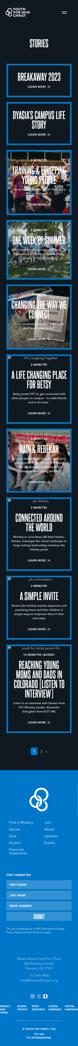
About (49, 829)
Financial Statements (18, 851)
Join (47, 823)
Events (49, 843)
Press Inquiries (38, 1008)
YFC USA (39, 1034)
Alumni (15, 843)
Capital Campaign (54, 1008)
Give (12, 836)
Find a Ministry (21, 823)
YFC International (39, 1037)
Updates (51, 836)
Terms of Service (35, 932)
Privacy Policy (13, 932)
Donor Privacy (22, 1008)
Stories (14, 829)
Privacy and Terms (5, 1009)
